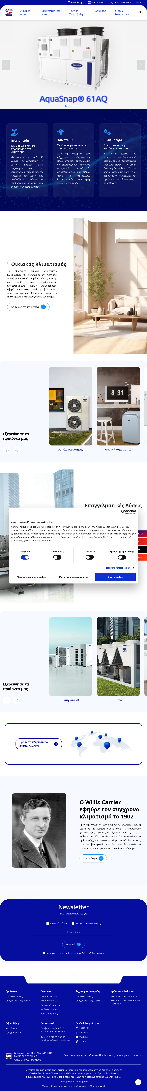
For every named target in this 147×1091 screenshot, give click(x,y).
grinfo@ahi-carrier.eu (58, 1040)
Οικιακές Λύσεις (14, 996)
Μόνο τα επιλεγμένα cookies (73, 577)
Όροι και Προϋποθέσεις (102, 1055)
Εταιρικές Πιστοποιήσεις (124, 996)
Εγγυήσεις (100, 10)
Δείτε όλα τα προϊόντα (25, 307)
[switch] (57, 557)
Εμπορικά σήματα (50, 1004)
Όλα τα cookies (115, 577)
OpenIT (84, 1081)
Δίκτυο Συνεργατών (122, 12)
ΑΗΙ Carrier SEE (49, 996)
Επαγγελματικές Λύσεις (18, 1000)
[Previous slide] (7, 450)
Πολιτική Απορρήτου (92, 953)
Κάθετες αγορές (49, 1009)
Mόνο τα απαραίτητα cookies (31, 577)
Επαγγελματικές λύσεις (51, 12)
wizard (101, 1086)
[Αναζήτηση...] (140, 12)
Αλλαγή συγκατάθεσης (129, 1055)
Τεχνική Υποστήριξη (76, 12)
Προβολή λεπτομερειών (118, 568)
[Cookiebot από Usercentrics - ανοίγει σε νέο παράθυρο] (123, 512)
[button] (73, 64)
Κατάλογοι (11, 1028)
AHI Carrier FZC (49, 1000)
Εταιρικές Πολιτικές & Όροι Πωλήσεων (126, 1002)
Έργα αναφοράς (49, 1013)
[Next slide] (17, 450)
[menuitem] (138, 2)
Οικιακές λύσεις (25, 12)
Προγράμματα (13, 1032)
